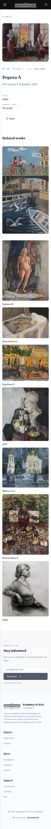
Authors (7, 743)
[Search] (46, 4)
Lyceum (7, 770)
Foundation (9, 759)
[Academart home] (25, 5)
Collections (9, 738)
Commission (9, 786)
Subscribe (12, 676)
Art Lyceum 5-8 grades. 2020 (19, 84)
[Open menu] (4, 4)
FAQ (5, 796)
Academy (8, 764)
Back (8, 17)
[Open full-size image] (25, 42)
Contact (7, 791)
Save (11, 118)
